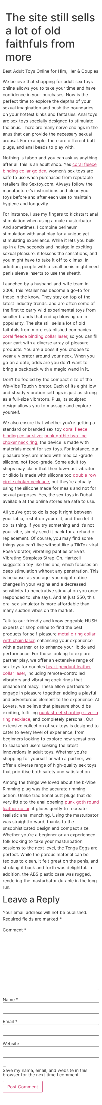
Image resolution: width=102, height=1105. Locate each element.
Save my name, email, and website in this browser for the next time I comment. (45, 1072)
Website (11, 1043)
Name (10, 999)
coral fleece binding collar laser (35, 336)
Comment (14, 930)
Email (10, 1021)
